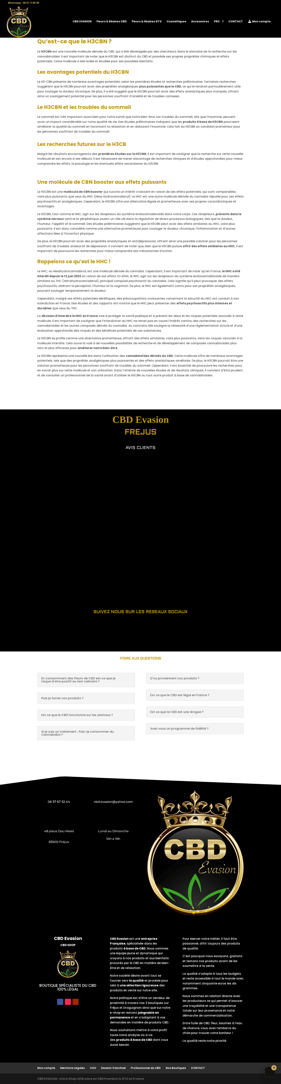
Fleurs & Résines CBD (112, 21)
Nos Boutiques (176, 1068)
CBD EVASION (82, 21)
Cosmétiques (176, 21)
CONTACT (235, 21)
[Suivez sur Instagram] (68, 1002)
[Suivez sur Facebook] (60, 1002)
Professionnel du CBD (146, 1068)
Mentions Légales (72, 1068)
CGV (93, 1068)
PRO (217, 21)
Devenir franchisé (113, 1068)
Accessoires (200, 21)
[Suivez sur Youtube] (75, 1002)
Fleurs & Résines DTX (147, 21)
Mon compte (261, 21)
